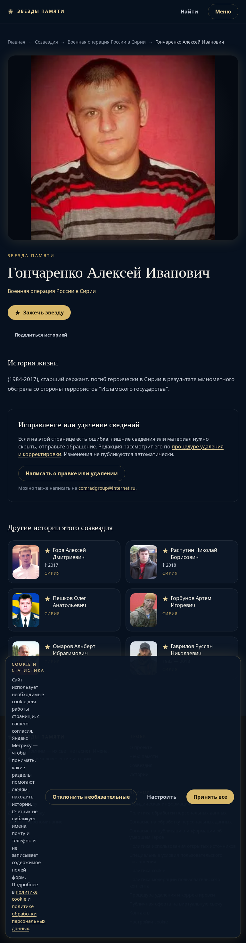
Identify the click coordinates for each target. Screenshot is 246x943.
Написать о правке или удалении (72, 473)
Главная (16, 42)
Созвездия (46, 42)
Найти (190, 11)
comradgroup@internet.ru (106, 488)
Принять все (210, 796)
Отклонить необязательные (91, 796)
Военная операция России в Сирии (107, 42)
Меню (223, 11)
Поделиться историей (41, 335)
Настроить (161, 796)
